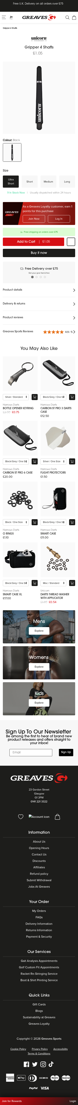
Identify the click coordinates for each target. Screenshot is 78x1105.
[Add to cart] (35, 397)
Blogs (39, 1011)
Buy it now (39, 253)
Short (30, 181)
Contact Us (39, 854)
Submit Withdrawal (39, 880)
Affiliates (39, 867)
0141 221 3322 (39, 801)
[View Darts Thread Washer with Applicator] (58, 559)
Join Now (33, 218)
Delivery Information (39, 924)
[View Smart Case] (58, 499)
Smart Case (48, 533)
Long (67, 181)
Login (73, 1101)
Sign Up (66, 752)
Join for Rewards (12, 1101)
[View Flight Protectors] (58, 438)
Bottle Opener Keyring (18, 408)
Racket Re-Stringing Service (39, 974)
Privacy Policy (40, 1049)
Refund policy (39, 874)
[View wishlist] (21, 817)
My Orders (39, 911)
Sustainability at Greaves (39, 1017)
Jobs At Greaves (39, 887)
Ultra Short (11, 181)
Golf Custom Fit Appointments (39, 967)
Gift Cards (39, 1004)
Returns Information (39, 930)
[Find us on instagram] (43, 1064)
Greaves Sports (51, 1039)
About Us (39, 842)
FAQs (39, 917)
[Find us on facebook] (26, 1064)
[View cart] (57, 817)
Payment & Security (39, 937)
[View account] (39, 817)
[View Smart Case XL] (20, 559)
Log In (58, 218)
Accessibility (60, 1049)
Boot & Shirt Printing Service (39, 980)
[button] (4, 17)
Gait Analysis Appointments (39, 961)
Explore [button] (39, 630)
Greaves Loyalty (39, 1024)
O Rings (8, 533)
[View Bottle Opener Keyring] (20, 373)
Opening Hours (39, 848)
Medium (48, 181)
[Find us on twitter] (35, 1064)
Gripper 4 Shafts (10, 28)
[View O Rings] (20, 499)
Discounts (39, 861)
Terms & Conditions (39, 1053)
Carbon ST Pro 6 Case (18, 472)
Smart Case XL (12, 594)
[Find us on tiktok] (51, 1064)
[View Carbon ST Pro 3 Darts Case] (58, 373)
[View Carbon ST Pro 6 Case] (20, 438)
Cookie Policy (18, 1049)
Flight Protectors (53, 472)
